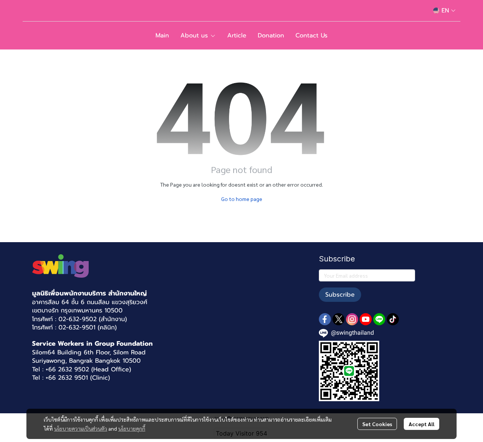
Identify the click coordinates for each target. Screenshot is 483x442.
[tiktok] (393, 319)
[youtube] (366, 319)
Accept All (421, 423)
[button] (444, 11)
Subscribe (340, 294)
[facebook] (325, 319)
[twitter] (338, 319)
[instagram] (352, 319)
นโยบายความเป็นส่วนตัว (80, 428)
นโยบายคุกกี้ (131, 428)
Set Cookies (377, 423)
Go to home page (241, 198)
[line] (379, 319)
